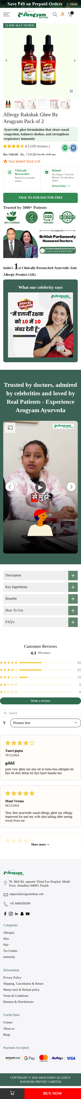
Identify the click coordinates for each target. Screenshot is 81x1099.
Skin (6, 938)
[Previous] (6, 60)
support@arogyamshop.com (27, 894)
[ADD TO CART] (12, 1093)
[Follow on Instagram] (11, 913)
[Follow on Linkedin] (16, 913)
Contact (8, 1022)
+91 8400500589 (20, 903)
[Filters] (4, 723)
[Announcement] (43, 4)
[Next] (74, 60)
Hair (6, 944)
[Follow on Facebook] (5, 913)
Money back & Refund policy (21, 989)
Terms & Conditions (15, 995)
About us (8, 1028)
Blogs (6, 1034)
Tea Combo (10, 950)
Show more (38, 844)
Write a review (41, 701)
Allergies (8, 932)
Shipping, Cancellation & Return (23, 983)
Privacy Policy (12, 977)
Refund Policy (59, 186)
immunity (9, 957)
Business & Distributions (18, 1001)
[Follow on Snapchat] (22, 913)
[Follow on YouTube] (28, 913)
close (73, 4)
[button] (14, 146)
